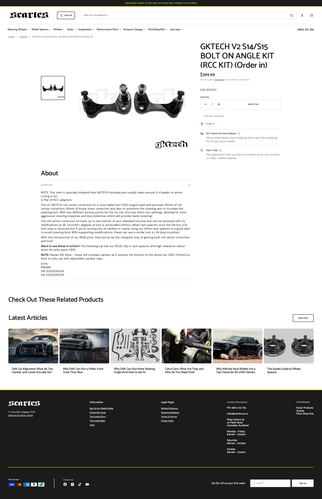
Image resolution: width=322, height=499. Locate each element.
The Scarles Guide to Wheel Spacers (283, 370)
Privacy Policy (167, 421)
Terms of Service (169, 416)
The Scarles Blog (97, 421)
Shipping (219, 79)
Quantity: (205, 97)
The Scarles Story (98, 416)
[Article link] (33, 354)
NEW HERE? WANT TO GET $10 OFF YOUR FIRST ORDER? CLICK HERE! (161, 3)
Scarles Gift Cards (98, 412)
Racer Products (304, 408)
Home (11, 36)
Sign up (302, 483)
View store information (214, 116)
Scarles (25, 411)
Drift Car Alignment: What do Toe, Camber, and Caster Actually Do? (32, 370)
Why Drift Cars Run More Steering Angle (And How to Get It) (134, 370)
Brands (23, 36)
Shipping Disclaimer (170, 412)
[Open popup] (239, 133)
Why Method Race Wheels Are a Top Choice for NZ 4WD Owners (235, 370)
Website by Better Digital (20, 415)
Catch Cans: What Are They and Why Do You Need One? (184, 370)
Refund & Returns (169, 408)
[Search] (292, 15)
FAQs (92, 425)
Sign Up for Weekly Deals (101, 408)
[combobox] (188, 15)
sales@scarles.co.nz (237, 413)
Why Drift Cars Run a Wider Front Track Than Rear (83, 370)
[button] (302, 15)
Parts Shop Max (305, 413)
